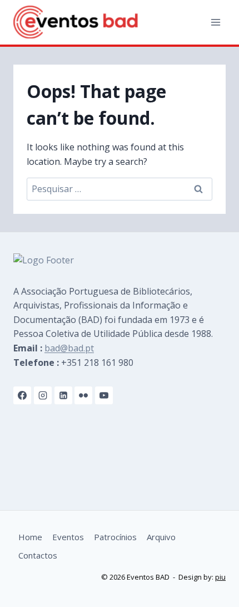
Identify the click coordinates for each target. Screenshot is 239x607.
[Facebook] (22, 395)
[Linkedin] (63, 395)
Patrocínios (115, 536)
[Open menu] (215, 22)
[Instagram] (43, 395)
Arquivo (161, 536)
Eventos (68, 536)
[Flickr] (83, 395)
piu (220, 577)
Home (30, 536)
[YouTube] (104, 395)
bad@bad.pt (69, 348)
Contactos (37, 555)
